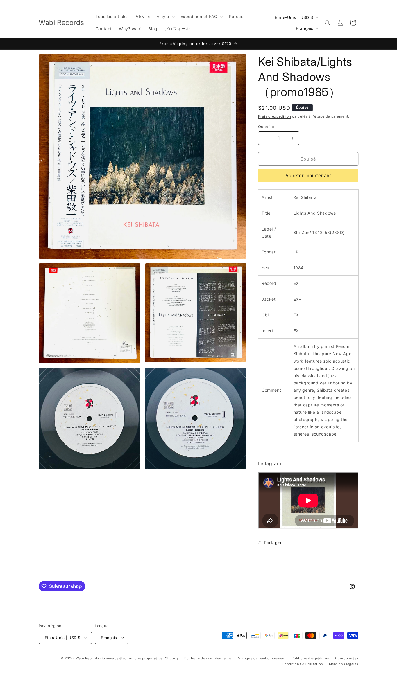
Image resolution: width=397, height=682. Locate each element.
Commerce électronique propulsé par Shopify (139, 658)
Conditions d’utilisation (302, 664)
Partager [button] (273, 542)
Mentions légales (343, 664)
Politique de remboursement (261, 658)
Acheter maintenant (308, 175)
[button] (165, 16)
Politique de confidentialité (207, 658)
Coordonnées (346, 658)
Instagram (269, 463)
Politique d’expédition (310, 658)
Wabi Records (87, 658)
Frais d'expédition (274, 116)
